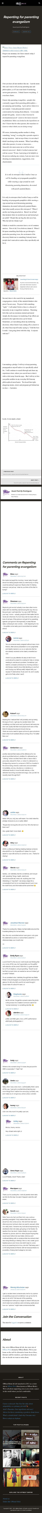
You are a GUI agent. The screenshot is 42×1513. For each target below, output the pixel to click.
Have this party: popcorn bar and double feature (15, 474)
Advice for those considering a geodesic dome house (21, 1412)
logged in (14, 1322)
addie (12, 812)
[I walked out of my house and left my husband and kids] (12, 1458)
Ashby (15, 1121)
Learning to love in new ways (29, 279)
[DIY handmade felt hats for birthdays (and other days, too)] (30, 1458)
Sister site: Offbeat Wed (11, 1502)
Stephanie (17, 994)
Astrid (15, 638)
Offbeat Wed (7, 1350)
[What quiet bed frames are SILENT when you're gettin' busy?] (12, 1439)
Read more (13, 291)
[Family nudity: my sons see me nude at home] (30, 1439)
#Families (16, 31)
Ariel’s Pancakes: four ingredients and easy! (18, 1409)
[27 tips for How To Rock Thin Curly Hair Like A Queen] (30, 1477)
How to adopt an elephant (11, 1418)
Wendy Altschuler (17, 1287)
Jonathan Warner (17, 923)
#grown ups (26, 31)
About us (6, 1499)
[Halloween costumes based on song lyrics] (12, 1477)
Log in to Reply (9, 593)
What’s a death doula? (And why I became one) (19, 1415)
